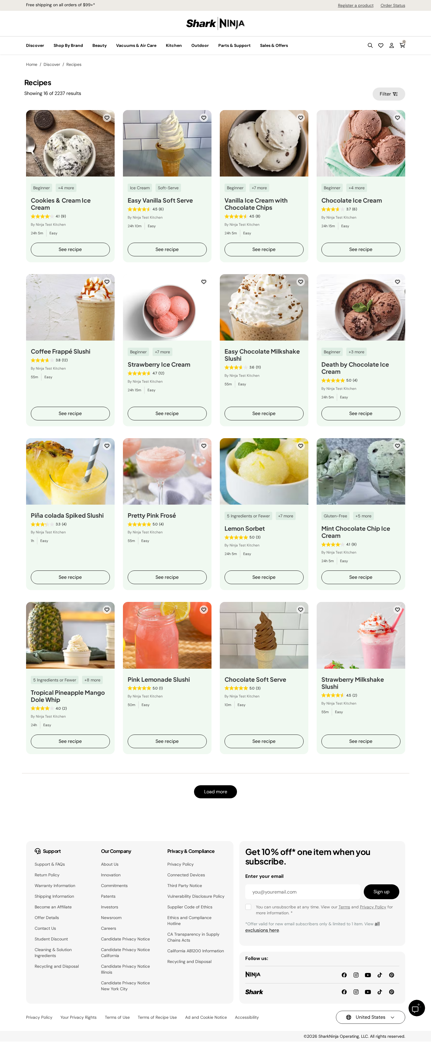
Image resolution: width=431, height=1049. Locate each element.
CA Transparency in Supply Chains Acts (193, 937)
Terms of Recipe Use (157, 1017)
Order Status (393, 5)
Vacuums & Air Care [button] (136, 45)
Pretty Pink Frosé (152, 515)
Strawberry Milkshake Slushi (352, 683)
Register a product (356, 5)
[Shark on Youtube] (368, 991)
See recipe (70, 249)
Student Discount (51, 939)
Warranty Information (55, 885)
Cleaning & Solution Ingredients (53, 952)
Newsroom (111, 917)
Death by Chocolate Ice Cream (355, 368)
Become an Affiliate (53, 907)
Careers (108, 928)
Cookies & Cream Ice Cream (61, 204)
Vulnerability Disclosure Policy (196, 896)
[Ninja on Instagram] (356, 974)
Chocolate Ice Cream (351, 200)
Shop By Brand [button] (68, 45)
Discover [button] (35, 45)
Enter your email (264, 876)
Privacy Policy (180, 864)
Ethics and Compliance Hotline (189, 920)
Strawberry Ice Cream (159, 364)
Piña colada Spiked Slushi (67, 515)
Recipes (73, 64)
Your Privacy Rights (78, 1017)
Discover (52, 64)
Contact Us (45, 928)
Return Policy (47, 875)
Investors (109, 907)
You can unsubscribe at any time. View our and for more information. (324, 910)
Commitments (114, 885)
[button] (370, 45)
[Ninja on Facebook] (344, 974)
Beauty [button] (99, 45)
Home (31, 64)
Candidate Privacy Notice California (125, 952)
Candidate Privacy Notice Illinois (125, 969)
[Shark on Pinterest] (392, 991)
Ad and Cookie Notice (206, 1017)
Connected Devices (186, 875)
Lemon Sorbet (245, 528)
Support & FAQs (50, 864)
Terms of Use (117, 1017)
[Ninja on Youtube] (368, 974)
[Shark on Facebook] (344, 991)
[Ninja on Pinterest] (392, 974)
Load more (215, 792)
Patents (108, 896)
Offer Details (47, 917)
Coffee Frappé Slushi (60, 351)
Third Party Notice (184, 885)
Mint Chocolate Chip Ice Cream (355, 532)
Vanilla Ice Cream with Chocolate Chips (256, 204)
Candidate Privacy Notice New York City (125, 985)
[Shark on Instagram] (356, 991)
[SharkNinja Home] (215, 23)
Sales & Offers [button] (274, 45)
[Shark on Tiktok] (380, 991)
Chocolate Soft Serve (255, 679)
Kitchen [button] (174, 45)
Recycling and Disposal (57, 966)
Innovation (111, 875)
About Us (109, 864)
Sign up (382, 892)
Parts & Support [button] (234, 45)
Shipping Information (54, 896)
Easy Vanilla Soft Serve (160, 200)
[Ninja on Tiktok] (380, 974)
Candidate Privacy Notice (125, 939)
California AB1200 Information (195, 950)
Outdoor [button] (200, 45)
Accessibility (247, 1017)
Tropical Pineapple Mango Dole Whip (68, 696)
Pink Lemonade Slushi (159, 679)
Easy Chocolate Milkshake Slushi (262, 355)
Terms (344, 907)
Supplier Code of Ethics (189, 907)
